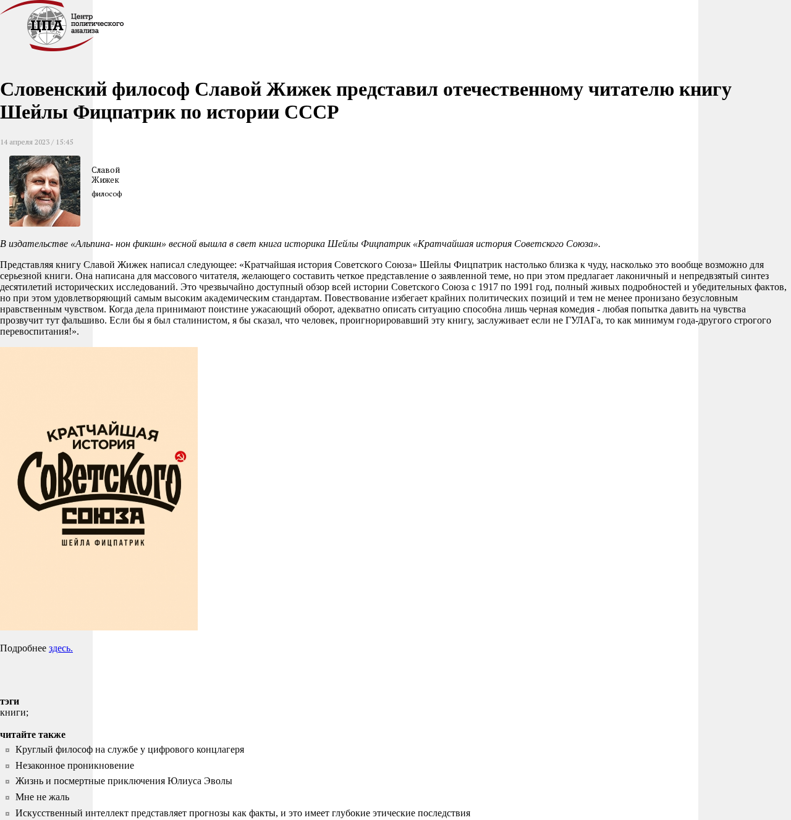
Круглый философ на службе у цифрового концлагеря (129, 749)
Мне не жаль (42, 797)
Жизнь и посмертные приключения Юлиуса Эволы (123, 781)
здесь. (61, 648)
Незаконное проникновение (74, 765)
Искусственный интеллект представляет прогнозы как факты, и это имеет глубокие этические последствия (242, 813)
